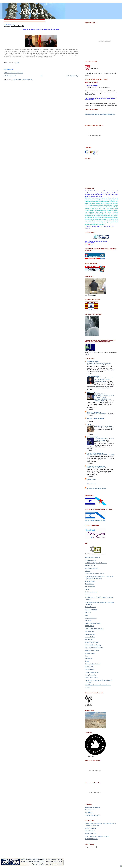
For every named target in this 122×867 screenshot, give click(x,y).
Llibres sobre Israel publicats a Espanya (97, 836)
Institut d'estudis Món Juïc (92, 623)
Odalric (89, 424)
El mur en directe (90, 586)
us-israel (87, 687)
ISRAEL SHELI (89, 626)
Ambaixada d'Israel (90, 560)
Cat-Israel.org (91, 483)
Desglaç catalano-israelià (14, 26)
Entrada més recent (10, 76)
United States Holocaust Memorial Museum (98, 685)
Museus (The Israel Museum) (94, 647)
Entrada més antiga (73, 76)
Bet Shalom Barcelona (91, 568)
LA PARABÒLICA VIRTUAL (95, 453)
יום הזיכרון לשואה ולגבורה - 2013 (96, 413)
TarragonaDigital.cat (93, 376)
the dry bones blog (90, 675)
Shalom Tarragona (90, 828)
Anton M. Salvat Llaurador (95, 418)
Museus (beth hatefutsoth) (93, 645)
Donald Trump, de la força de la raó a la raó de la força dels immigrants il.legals (103, 379)
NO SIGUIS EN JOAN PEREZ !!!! (97, 468)
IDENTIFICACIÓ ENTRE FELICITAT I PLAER (100, 455)
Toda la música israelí (91, 677)
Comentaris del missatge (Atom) (23, 79)
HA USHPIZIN (89, 812)
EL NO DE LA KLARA (91, 839)
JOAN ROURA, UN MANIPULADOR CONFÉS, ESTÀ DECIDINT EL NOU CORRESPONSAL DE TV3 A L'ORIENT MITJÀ (104, 397)
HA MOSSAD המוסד (91, 609)
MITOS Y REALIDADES (92, 642)
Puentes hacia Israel (91, 833)
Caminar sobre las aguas (92, 807)
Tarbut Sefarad (89, 669)
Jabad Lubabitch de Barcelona (94, 628)
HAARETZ (88, 612)
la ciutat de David (90, 637)
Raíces (87, 661)
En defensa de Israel (91, 592)
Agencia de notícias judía (92, 557)
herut (86, 615)
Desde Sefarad (89, 584)
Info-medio (88, 620)
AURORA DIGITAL (90, 565)
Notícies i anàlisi (90, 653)
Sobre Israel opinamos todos (96, 488)
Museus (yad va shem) (92, 650)
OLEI (86, 656)
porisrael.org (88, 658)
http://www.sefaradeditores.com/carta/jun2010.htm (100, 114)
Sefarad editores (90, 830)
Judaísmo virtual (90, 634)
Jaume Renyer (91, 479)
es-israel (87, 595)
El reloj (87, 589)
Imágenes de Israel (90, 618)
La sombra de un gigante (92, 815)
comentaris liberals (93, 361)
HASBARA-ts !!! (92, 392)
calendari (87, 571)
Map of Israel (89, 639)
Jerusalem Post (89, 631)
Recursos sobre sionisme (92, 664)
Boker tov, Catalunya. (94, 412)
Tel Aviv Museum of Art (91, 672)
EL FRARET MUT (92, 437)
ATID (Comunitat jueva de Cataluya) (96, 563)
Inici (41, 76)
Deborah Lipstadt (90, 581)
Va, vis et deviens (90, 809)
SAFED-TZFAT (89, 666)
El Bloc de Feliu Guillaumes (96, 466)
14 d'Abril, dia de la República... (104, 426)
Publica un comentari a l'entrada (13, 73)
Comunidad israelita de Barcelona (95, 573)
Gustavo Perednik (90, 607)
